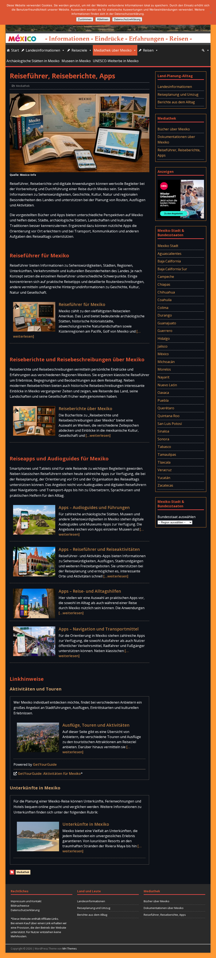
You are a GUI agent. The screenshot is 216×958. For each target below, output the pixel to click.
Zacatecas (165, 485)
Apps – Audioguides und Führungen (94, 507)
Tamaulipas (167, 454)
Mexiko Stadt (168, 245)
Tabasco (164, 446)
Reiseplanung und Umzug (178, 94)
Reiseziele (79, 50)
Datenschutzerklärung (25, 910)
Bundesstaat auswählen (177, 516)
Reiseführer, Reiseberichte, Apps (179, 153)
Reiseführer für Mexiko (82, 304)
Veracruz (165, 470)
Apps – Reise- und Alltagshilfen (90, 591)
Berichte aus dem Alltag (176, 102)
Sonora (163, 439)
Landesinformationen (43, 50)
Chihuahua (166, 292)
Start (15, 50)
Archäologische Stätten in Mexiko (33, 61)
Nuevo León (167, 385)
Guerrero (165, 330)
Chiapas (164, 284)
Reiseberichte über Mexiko (85, 408)
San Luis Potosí (170, 423)
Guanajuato (167, 323)
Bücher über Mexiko (174, 129)
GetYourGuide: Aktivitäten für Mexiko (49, 773)
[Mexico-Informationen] (108, 28)
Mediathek (23, 86)
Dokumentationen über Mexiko (176, 139)
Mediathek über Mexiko (113, 50)
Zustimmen (85, 19)
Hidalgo (164, 338)
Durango (165, 315)
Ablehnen (102, 19)
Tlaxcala (164, 462)
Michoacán (166, 361)
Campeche (166, 276)
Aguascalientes (169, 253)
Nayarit (163, 377)
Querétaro (166, 408)
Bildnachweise (20, 906)
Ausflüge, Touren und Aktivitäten (96, 725)
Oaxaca (163, 392)
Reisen (148, 50)
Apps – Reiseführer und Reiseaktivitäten (99, 549)
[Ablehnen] (211, 12)
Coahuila (164, 299)
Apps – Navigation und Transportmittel (99, 629)
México (163, 354)
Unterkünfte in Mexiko (85, 824)
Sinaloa (163, 431)
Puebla (163, 400)
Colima (163, 307)
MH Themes (69, 948)
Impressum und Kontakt (26, 901)
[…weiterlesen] (98, 435)
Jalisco (162, 346)
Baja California (169, 261)
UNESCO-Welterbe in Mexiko (116, 61)
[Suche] (205, 50)
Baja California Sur (172, 269)
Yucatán (164, 477)
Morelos (164, 369)
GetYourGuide (45, 764)
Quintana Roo (169, 415)
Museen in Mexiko (76, 61)
